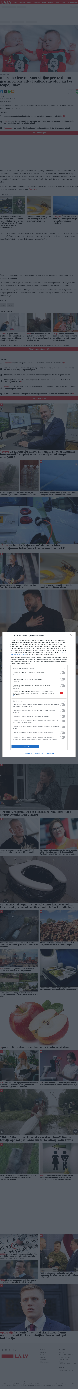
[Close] (72, 636)
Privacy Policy (50, 753)
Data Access (39, 753)
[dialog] (39, 694)
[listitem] (39, 668)
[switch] (62, 672)
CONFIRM (25, 746)
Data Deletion (28, 753)
